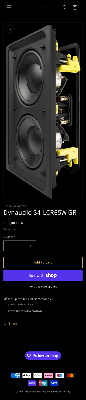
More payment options (43, 286)
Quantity (9, 237)
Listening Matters (35, 391)
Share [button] (13, 323)
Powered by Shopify (58, 391)
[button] (9, 7)
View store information (25, 311)
